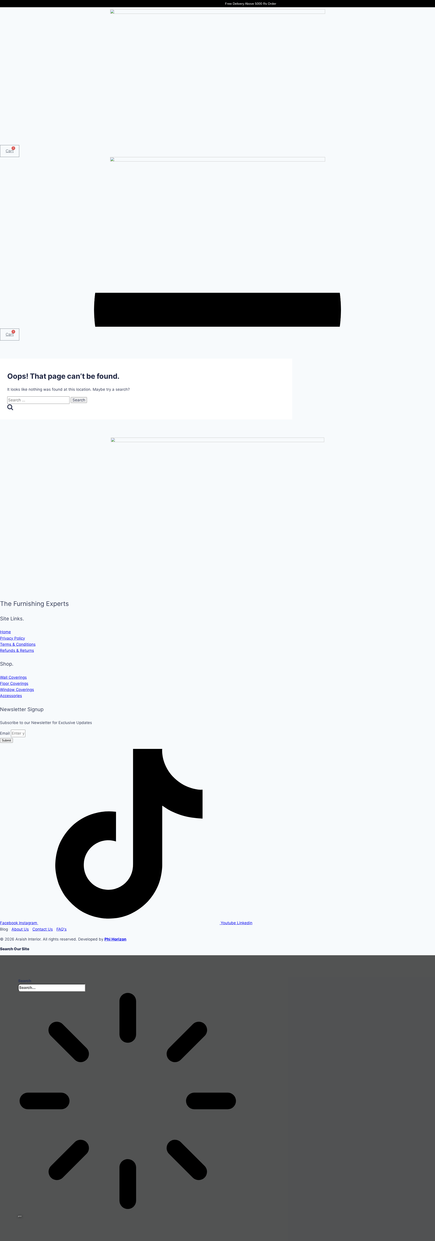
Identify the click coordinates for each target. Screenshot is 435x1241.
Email (5, 733)
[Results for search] (127, 1101)
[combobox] (51, 987)
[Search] (20, 1216)
